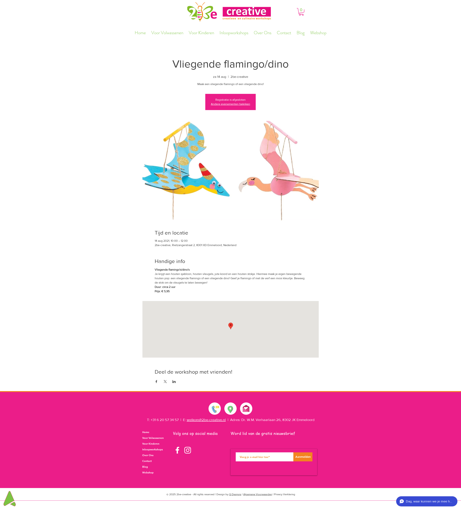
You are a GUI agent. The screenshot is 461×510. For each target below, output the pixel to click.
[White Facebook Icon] (177, 450)
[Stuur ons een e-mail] (246, 407)
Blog (145, 466)
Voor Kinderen (150, 443)
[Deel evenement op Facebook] (156, 381)
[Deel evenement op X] (165, 381)
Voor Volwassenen (153, 438)
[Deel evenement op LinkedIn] (174, 381)
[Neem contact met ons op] (215, 408)
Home (145, 432)
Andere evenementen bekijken (230, 104)
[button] (301, 12)
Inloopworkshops (152, 449)
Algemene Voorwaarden (257, 494)
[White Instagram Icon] (187, 450)
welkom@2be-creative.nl (206, 420)
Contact (147, 461)
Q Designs (235, 494)
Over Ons (147, 455)
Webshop (148, 472)
